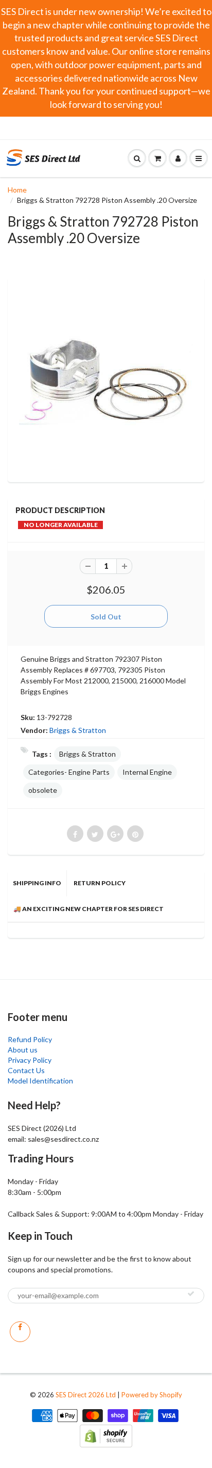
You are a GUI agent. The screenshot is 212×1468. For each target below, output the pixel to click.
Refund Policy (30, 1039)
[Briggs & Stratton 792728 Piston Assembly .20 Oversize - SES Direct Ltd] (106, 378)
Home (17, 189)
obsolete (42, 790)
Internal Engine (147, 772)
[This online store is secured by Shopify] (106, 1434)
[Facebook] (20, 1331)
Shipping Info (37, 883)
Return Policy (100, 883)
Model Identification (40, 1080)
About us (23, 1049)
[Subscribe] (191, 1293)
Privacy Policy (29, 1060)
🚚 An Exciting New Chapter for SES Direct (88, 909)
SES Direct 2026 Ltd (86, 1395)
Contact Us (26, 1070)
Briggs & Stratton (77, 730)
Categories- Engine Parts (69, 772)
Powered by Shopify (151, 1395)
